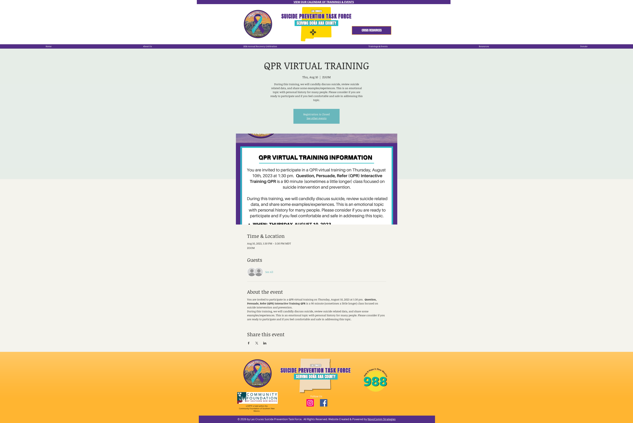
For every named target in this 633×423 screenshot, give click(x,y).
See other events (317, 118)
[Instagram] (310, 403)
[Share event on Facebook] (248, 343)
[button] (260, 46)
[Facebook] (323, 403)
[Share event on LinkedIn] (264, 343)
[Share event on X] (256, 343)
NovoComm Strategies (382, 419)
